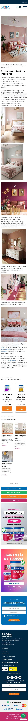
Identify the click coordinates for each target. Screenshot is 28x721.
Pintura (14, 66)
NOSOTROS (5, 648)
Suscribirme (14, 620)
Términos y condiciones (14, 716)
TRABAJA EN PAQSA (7, 659)
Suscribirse (14, 694)
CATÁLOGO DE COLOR (14, 496)
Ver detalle (7, 408)
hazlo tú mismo (6, 66)
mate (2, 349)
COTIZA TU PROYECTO (8, 656)
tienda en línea (12, 360)
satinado (8, 349)
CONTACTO (5, 651)
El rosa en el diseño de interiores (13, 72)
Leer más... (4, 445)
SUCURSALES (5, 654)
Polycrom (4, 351)
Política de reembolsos (14, 718)
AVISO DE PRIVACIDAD (14, 714)
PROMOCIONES (14, 500)
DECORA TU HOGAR (14, 492)
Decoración (11, 64)
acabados (4, 64)
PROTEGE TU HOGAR (14, 488)
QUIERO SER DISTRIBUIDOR (10, 662)
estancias (19, 64)
